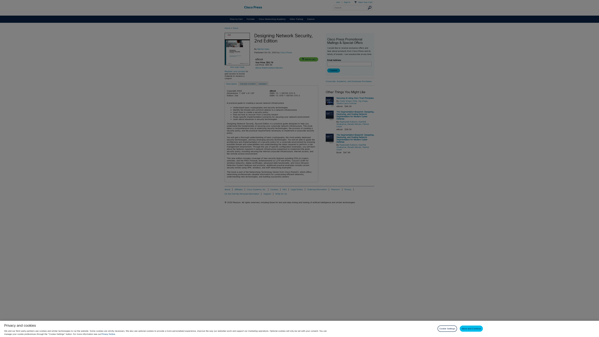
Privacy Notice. (108, 334)
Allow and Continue (471, 328)
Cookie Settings (447, 328)
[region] (299, 329)
